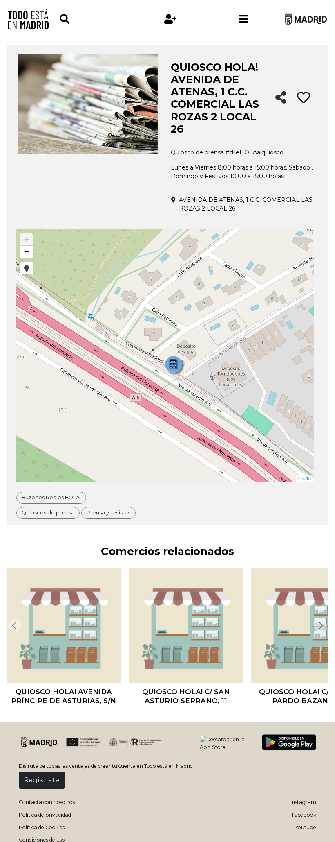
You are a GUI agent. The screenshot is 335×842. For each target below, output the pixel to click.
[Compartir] (281, 98)
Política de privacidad (45, 815)
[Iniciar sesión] (170, 19)
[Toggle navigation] (244, 19)
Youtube (305, 827)
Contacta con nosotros (47, 802)
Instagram (303, 802)
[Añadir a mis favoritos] (303, 98)
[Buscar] (96, 19)
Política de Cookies (42, 827)
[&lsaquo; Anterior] (14, 625)
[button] (26, 268)
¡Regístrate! (41, 780)
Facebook (304, 815)
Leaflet (305, 478)
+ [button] (26, 239)
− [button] (26, 252)
